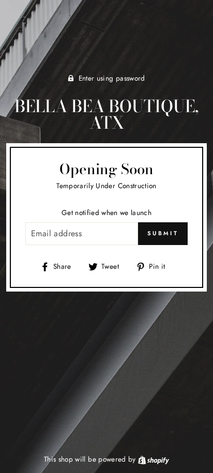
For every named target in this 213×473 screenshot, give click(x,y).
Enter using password (112, 78)
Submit (162, 233)
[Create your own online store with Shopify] (153, 459)
